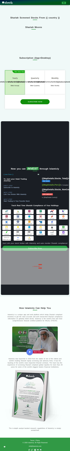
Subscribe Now (35, 102)
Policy (38, 440)
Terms (32, 440)
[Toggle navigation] (64, 3)
